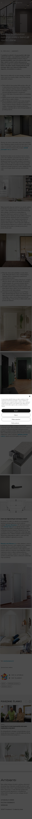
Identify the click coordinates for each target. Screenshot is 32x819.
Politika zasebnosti (15, 423)
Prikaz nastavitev (16, 419)
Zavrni (16, 415)
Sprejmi (16, 411)
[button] (29, 396)
